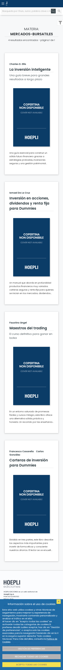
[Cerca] (53, 11)
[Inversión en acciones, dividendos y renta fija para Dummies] (31, 247)
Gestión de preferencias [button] (31, 648)
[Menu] (3, 3)
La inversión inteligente (30, 69)
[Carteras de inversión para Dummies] (31, 504)
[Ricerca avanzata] (59, 11)
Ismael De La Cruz (19, 192)
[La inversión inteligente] (31, 117)
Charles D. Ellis (17, 64)
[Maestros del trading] (31, 376)
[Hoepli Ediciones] (26, 3)
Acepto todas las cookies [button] (31, 664)
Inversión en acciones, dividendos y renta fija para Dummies (29, 203)
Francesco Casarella (21, 451)
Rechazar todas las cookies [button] (31, 656)
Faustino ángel (18, 322)
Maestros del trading (28, 328)
